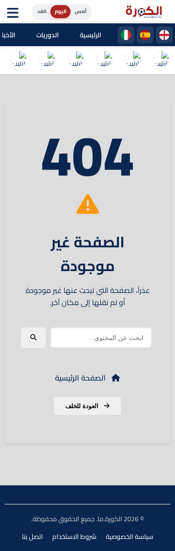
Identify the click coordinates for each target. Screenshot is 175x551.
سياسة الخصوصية (130, 536)
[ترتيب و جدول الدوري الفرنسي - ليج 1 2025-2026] (76, 60)
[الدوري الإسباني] (145, 35)
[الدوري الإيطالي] (126, 35)
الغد (41, 11)
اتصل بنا (32, 536)
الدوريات (47, 35)
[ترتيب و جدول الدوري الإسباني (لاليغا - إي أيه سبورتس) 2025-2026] (133, 60)
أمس (80, 11)
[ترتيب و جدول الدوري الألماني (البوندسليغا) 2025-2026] (19, 60)
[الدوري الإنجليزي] (164, 35)
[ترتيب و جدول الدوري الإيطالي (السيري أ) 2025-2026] (104, 60)
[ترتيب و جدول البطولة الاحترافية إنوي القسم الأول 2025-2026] (161, 60)
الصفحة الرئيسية (81, 378)
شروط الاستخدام (74, 536)
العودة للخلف (82, 405)
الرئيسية (90, 35)
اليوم (60, 11)
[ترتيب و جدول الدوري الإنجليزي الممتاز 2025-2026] (47, 60)
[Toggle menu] (15, 11)
